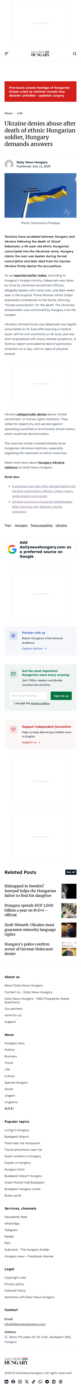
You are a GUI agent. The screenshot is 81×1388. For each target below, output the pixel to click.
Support (10, 1022)
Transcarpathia (42, 525)
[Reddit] (54, 1382)
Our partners (14, 1009)
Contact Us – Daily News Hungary (28, 992)
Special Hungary (16, 1082)
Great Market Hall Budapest (24, 1182)
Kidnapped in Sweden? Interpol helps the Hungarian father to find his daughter (30, 891)
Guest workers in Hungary (23, 1156)
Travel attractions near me (23, 1149)
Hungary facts (15, 1169)
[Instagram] (20, 1382)
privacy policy (40, 703)
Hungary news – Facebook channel (29, 1256)
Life (7, 1069)
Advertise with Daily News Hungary (29, 1297)
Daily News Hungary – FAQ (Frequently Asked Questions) (37, 1000)
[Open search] (74, 54)
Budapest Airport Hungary (23, 1176)
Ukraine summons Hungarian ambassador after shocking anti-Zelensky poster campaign (42, 506)
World (9, 1089)
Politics (10, 1050)
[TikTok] (33, 1382)
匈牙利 (9, 1108)
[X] (27, 1382)
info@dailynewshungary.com (25, 1324)
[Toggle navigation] (7, 53)
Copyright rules (15, 1277)
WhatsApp (12, 1223)
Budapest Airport (17, 1136)
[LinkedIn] (6, 1382)
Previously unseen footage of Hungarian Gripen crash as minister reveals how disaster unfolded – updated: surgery (39, 91)
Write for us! (13, 1015)
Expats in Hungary (18, 1162)
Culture (10, 1076)
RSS (7, 1243)
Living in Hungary (17, 1130)
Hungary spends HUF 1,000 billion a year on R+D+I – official (29, 910)
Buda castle (13, 1195)
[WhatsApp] (40, 1382)
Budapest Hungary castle (22, 1189)
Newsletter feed (16, 1217)
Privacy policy (14, 1284)
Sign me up (61, 696)
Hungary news (15, 1043)
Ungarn (10, 1095)
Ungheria (11, 1102)
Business (11, 1056)
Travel (9, 1063)
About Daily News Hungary (24, 985)
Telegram (11, 1230)
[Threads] (61, 1382)
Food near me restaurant (22, 1143)
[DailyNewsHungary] (40, 53)
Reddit (9, 1236)
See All (71, 872)
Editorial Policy (15, 1290)
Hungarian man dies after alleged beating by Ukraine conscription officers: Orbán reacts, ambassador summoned (44, 491)
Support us (29, 742)
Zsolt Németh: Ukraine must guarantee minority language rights (30, 930)
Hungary (21, 525)
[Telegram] (47, 1382)
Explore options (32, 648)
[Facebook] (13, 1382)
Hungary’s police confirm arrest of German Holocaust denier (29, 949)
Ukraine (61, 525)
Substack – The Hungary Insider (27, 1249)
